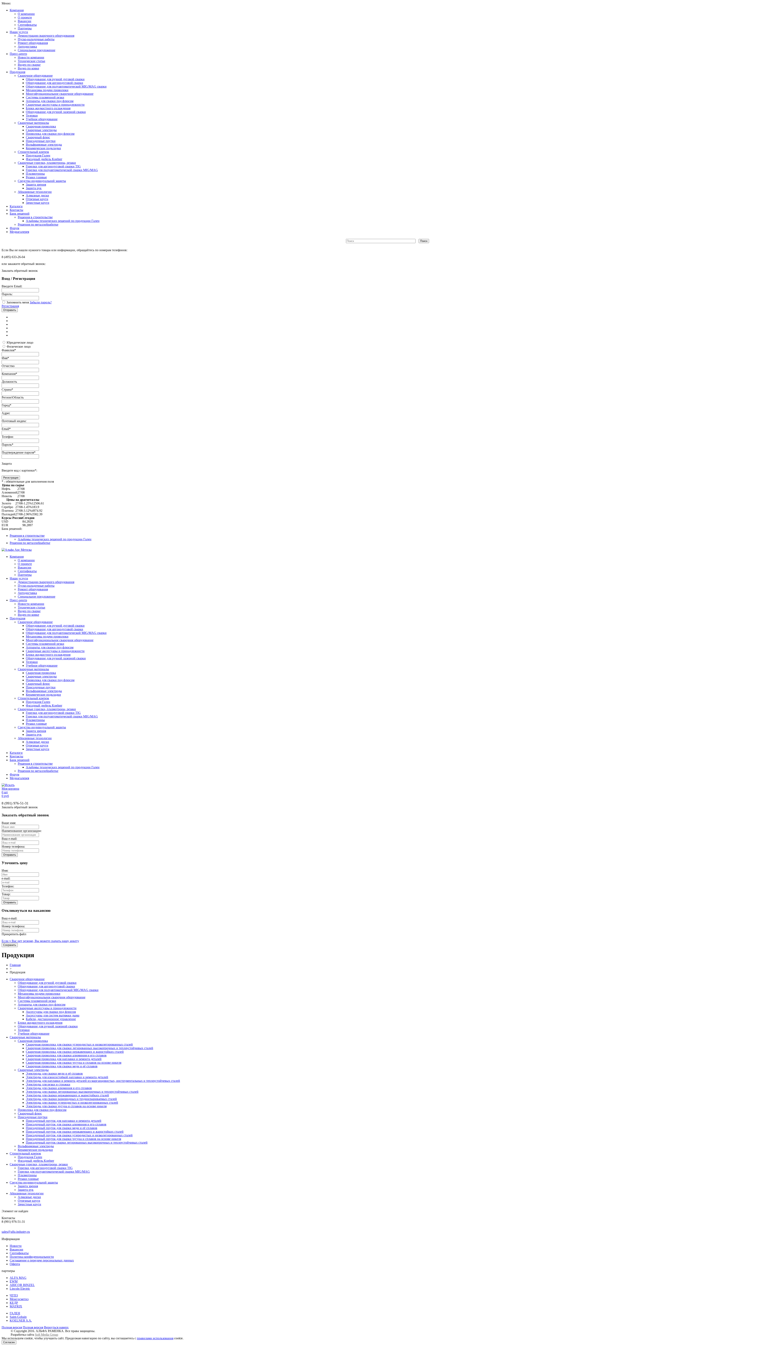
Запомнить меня (17, 302)
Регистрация (10, 306)
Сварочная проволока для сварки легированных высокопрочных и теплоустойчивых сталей (89, 1048)
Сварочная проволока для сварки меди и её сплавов (61, 1066)
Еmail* (6, 429)
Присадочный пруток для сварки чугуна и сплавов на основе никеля (73, 1139)
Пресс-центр (18, 53)
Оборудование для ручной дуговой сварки (55, 79)
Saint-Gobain (18, 1317)
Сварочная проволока (41, 126)
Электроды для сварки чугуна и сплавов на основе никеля (66, 1106)
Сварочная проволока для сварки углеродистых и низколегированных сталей (79, 1044)
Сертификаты (27, 24)
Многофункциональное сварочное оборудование (59, 93)
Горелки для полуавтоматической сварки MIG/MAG (62, 170)
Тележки (32, 115)
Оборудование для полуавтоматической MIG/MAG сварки (66, 86)
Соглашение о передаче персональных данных (42, 1260)
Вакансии (24, 21)
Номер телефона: (13, 846)
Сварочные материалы (33, 122)
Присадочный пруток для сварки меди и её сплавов (61, 1128)
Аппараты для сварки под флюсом (49, 101)
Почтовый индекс (14, 421)
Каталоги (16, 206)
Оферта (15, 1264)
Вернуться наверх (56, 1327)
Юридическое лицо (20, 342)
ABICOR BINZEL (22, 1285)
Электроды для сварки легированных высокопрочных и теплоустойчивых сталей (82, 1091)
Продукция (17, 72)
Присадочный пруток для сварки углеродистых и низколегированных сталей (79, 1135)
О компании (26, 14)
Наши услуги (19, 32)
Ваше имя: (9, 823)
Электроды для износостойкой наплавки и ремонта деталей (67, 1077)
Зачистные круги (37, 202)
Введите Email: (12, 286)
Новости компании (31, 57)
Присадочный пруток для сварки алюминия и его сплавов (66, 1124)
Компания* (9, 373)
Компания (17, 10)
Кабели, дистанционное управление (51, 1019)
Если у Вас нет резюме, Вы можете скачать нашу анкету (40, 941)
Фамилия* (9, 350)
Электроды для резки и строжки (48, 1084)
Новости (16, 1246)
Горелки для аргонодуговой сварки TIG (53, 166)
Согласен (9, 1342)
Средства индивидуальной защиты (42, 181)
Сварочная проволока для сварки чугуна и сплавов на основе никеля (73, 1062)
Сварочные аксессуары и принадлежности (55, 104)
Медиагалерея (19, 231)
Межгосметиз (19, 1299)
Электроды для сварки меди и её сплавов (54, 1073)
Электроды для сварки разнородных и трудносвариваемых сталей (71, 1099)
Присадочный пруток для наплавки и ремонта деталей (63, 1120)
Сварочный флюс (38, 137)
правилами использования (155, 1338)
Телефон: (8, 886)
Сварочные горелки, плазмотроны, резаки (47, 162)
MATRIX (16, 1306)
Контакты (16, 210)
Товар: (6, 894)
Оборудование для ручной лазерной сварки (56, 112)
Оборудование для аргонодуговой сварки (54, 83)
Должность (9, 381)
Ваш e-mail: (9, 838)
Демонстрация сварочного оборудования (46, 35)
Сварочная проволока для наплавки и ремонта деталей (64, 1059)
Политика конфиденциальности (32, 1256)
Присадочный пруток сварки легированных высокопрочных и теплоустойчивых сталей (87, 1142)
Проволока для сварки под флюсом (50, 133)
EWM (14, 1281)
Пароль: (7, 294)
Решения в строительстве (35, 217)
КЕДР (14, 1302)
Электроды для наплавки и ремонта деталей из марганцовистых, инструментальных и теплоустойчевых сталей (103, 1080)
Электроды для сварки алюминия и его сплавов (59, 1088)
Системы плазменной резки (45, 97)
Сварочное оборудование (35, 75)
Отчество (8, 366)
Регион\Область (13, 397)
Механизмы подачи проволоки (47, 90)
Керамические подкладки (43, 148)
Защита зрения (36, 184)
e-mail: (6, 878)
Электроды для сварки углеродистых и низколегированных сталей (72, 1102)
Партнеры (25, 28)
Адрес (6, 413)
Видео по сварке (29, 64)
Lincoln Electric (20, 1288)
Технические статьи (31, 61)
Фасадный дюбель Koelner (44, 159)
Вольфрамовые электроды (44, 144)
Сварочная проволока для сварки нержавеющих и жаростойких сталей (75, 1051)
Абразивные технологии (35, 191)
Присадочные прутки (41, 141)
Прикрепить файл (14, 934)
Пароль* (7, 444)
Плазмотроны (35, 173)
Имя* (5, 358)
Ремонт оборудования (33, 43)
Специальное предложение (36, 50)
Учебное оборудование (42, 119)
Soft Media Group (46, 1334)
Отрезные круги (37, 199)
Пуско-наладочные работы (36, 39)
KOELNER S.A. (21, 1320)
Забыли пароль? (41, 302)
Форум (14, 228)
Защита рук (34, 188)
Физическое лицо (19, 346)
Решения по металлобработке (38, 224)
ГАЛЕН (15, 1313)
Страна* (7, 389)
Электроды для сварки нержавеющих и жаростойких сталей (67, 1095)
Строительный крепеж (33, 152)
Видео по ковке (28, 68)
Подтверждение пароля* (19, 452)
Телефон (7, 436)
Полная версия (12, 1327)
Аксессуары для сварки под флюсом (51, 1011)
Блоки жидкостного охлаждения (48, 108)
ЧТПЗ (14, 1295)
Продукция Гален (38, 155)
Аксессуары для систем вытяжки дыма (52, 1015)
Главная (15, 965)
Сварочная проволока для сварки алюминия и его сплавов (66, 1055)
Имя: (5, 870)
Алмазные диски (37, 195)
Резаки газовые (36, 177)
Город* (6, 405)
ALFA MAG (18, 1277)
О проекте (25, 17)
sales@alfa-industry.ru (16, 1231)
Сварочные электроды (41, 130)
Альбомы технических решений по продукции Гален (62, 221)
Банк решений (19, 213)
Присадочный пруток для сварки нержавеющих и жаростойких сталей (75, 1131)
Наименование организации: (22, 830)
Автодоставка (27, 46)
